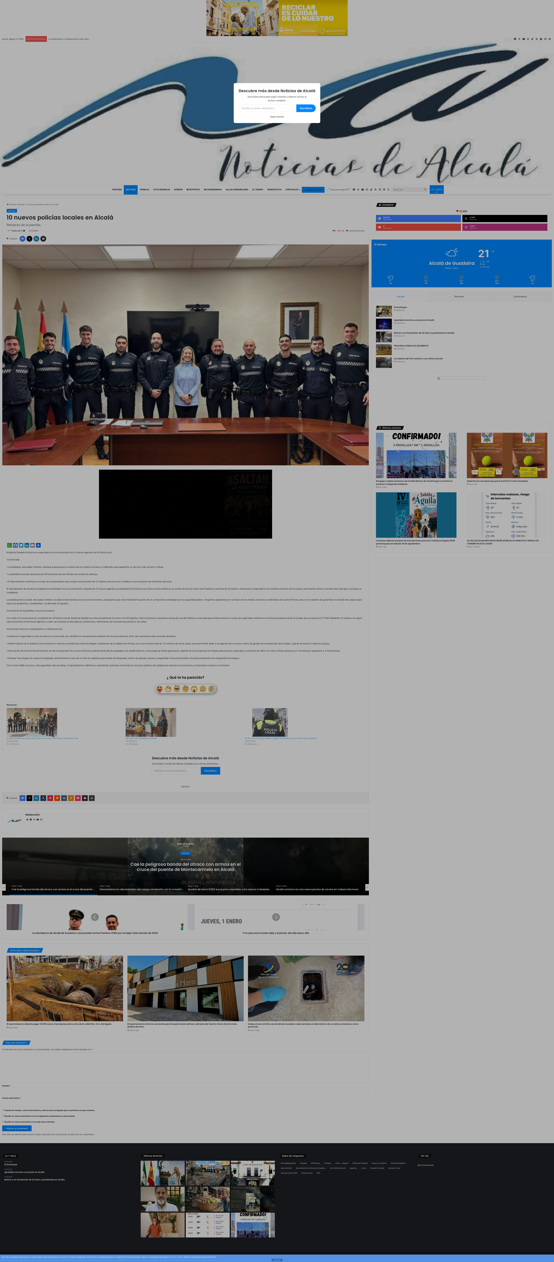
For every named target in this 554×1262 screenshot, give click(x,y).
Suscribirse (306, 108)
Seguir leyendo (277, 116)
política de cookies (176, 1257)
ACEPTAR (277, 1260)
